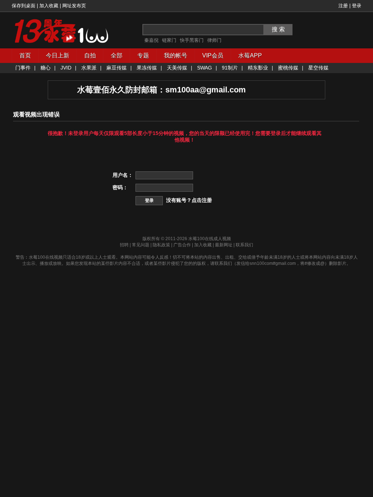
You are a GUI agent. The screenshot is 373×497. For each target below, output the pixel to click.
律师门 (214, 40)
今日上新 (57, 55)
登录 (356, 5)
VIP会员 (212, 55)
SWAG (204, 68)
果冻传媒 (147, 68)
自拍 (90, 55)
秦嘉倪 (151, 40)
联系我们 (244, 244)
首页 (25, 55)
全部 (116, 55)
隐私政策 (161, 244)
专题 (143, 55)
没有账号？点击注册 (189, 200)
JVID (65, 68)
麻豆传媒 (116, 68)
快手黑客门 (192, 40)
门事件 (23, 68)
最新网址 (223, 244)
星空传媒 (318, 68)
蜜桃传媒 (288, 68)
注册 (343, 5)
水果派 (89, 68)
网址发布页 (74, 5)
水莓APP (250, 55)
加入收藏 (48, 5)
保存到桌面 (23, 5)
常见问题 (140, 244)
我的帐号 (175, 55)
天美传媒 (177, 68)
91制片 (230, 68)
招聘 (124, 244)
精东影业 (258, 68)
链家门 (169, 40)
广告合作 (182, 244)
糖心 (45, 68)
